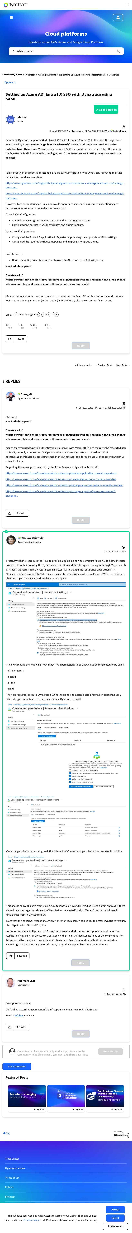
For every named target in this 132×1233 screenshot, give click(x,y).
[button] (115, 1209)
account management (27, 314)
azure (46, 314)
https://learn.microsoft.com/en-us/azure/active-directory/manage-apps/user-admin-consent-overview (64, 485)
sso (55, 314)
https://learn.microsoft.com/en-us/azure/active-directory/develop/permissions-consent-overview (61, 479)
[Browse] (13, 17)
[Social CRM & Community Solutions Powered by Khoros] (121, 1134)
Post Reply (110, 1051)
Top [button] (8, 1133)
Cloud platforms (47, 74)
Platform (30, 74)
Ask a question (17, 1066)
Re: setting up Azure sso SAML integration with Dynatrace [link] (89, 74)
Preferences (115, 1226)
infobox (19, 1015)
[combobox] (66, 51)
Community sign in (118, 17)
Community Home (12, 74)
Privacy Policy (31, 1220)
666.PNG (37, 325)
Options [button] (9, 82)
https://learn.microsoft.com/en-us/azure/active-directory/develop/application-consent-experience (61, 473)
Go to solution (108, 109)
